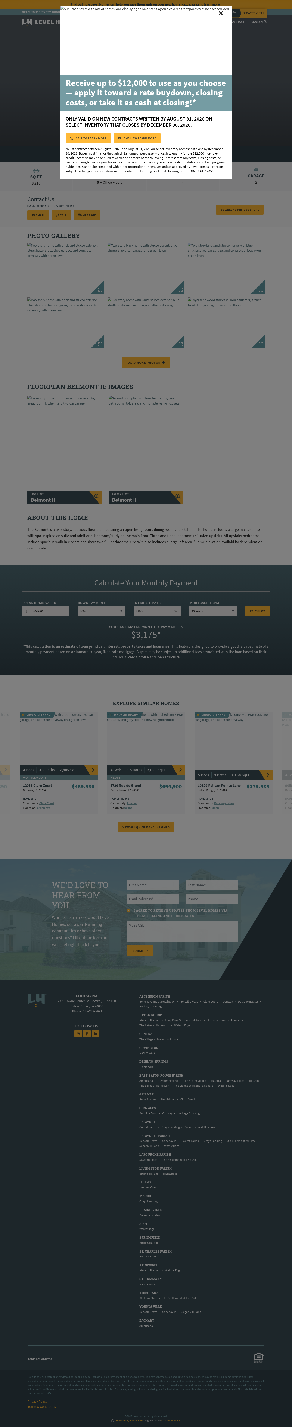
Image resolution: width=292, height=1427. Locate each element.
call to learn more (91, 138)
